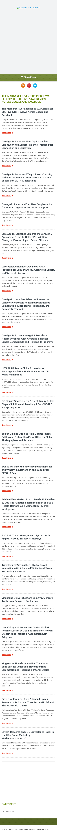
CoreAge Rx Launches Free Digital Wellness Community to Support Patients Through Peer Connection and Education (27, 144)
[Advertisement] (28, 41)
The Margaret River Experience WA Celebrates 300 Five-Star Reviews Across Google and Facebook (27, 112)
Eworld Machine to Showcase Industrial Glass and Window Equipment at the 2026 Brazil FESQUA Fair (27, 469)
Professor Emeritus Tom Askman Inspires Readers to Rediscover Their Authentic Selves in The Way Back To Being (28, 702)
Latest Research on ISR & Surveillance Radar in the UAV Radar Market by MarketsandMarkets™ (28, 735)
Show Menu (30, 77)
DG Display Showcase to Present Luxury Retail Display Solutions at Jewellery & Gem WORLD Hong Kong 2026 (28, 404)
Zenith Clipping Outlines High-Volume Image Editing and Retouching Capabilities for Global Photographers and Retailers (27, 437)
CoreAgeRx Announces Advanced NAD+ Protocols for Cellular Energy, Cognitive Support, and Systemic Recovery (28, 269)
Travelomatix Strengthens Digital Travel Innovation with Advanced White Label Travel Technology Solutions (27, 568)
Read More (6, 133)
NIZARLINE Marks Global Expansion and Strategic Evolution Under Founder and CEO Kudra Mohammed (26, 371)
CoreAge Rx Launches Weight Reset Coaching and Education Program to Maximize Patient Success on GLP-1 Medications (27, 177)
